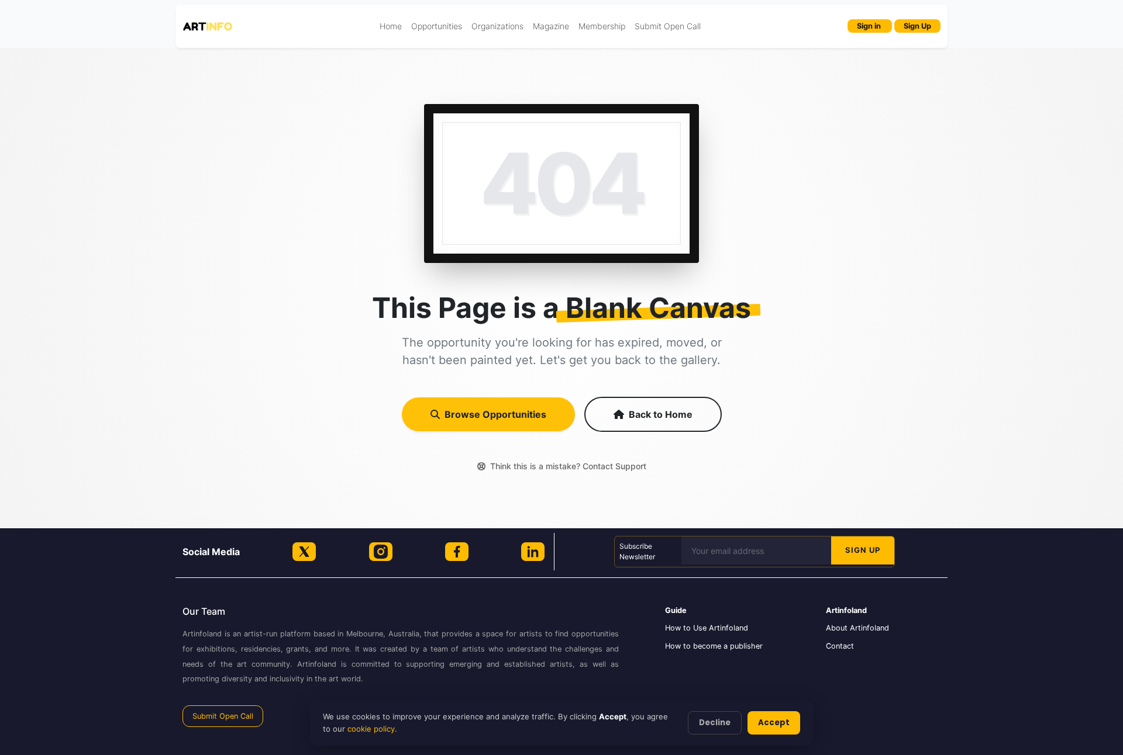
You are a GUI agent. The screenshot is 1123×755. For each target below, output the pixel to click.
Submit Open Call (668, 26)
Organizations (497, 26)
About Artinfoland (857, 628)
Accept (774, 722)
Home (391, 26)
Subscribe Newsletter (637, 551)
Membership (601, 26)
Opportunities (436, 26)
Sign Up (917, 26)
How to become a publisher (714, 646)
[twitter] (304, 551)
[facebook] (457, 551)
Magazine (551, 26)
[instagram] (380, 551)
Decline (715, 722)
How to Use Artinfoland (706, 628)
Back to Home (661, 414)
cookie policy (371, 728)
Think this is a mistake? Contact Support (568, 466)
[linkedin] (533, 551)
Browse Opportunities (495, 414)
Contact (840, 646)
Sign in (870, 26)
